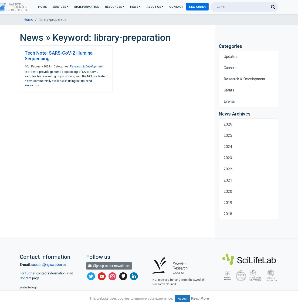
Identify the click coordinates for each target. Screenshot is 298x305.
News (134, 6)
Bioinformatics (86, 6)
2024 (228, 146)
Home (42, 6)
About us (153, 6)
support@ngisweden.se (48, 264)
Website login (29, 287)
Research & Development (86, 66)
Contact (176, 6)
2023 (228, 158)
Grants (229, 90)
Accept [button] (182, 298)
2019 (228, 202)
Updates (230, 56)
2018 (228, 214)
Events (229, 101)
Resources (113, 6)
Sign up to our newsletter (111, 266)
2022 (228, 169)
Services (59, 6)
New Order (197, 6)
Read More (200, 298)
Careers (230, 68)
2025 (228, 135)
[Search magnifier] (273, 7)
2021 (228, 180)
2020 (228, 191)
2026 (228, 124)
